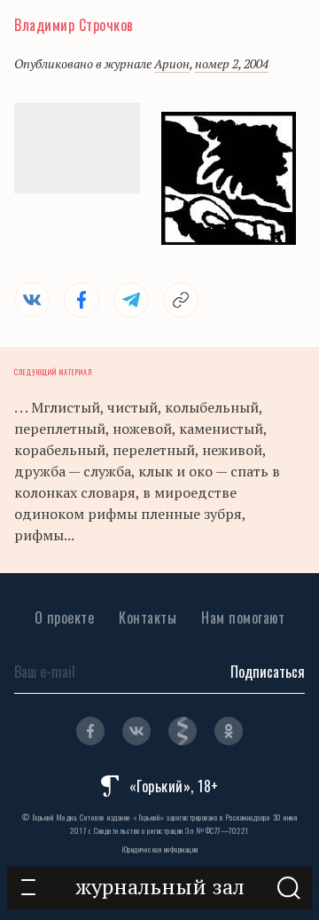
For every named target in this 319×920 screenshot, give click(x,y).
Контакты (147, 617)
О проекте (65, 617)
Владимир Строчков (74, 24)
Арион (172, 63)
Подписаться (267, 671)
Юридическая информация (159, 849)
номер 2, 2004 (231, 63)
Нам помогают (242, 617)
